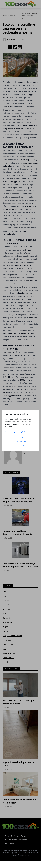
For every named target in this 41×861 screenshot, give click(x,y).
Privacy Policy (22, 432)
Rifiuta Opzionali (20, 441)
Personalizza (20, 437)
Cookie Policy (10, 432)
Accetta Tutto (20, 446)
